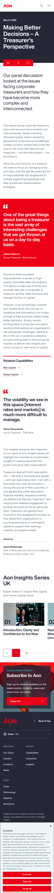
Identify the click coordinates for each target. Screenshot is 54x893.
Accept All (27, 888)
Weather (7, 798)
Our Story (8, 752)
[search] (41, 5)
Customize (26, 874)
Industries (31, 758)
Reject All (27, 881)
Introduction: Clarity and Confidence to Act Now (21, 632)
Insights (30, 764)
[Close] (51, 826)
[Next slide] (16, 653)
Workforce (8, 804)
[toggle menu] (49, 5)
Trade (6, 786)
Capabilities (32, 752)
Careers (7, 758)
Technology (9, 792)
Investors (8, 764)
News (6, 770)
